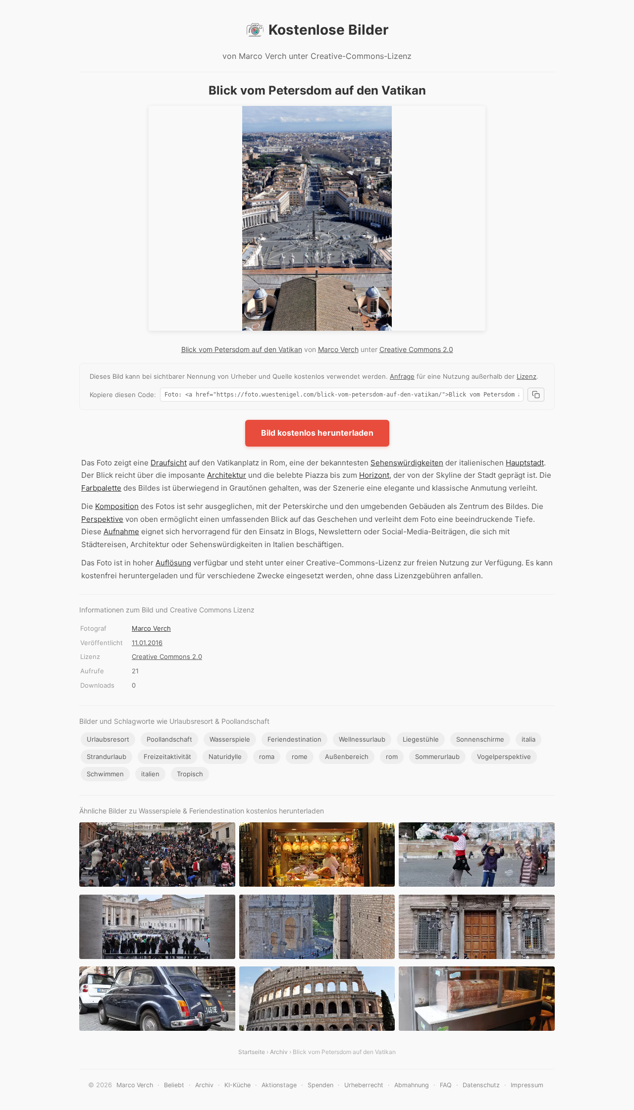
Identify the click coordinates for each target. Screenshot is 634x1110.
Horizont (374, 475)
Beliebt (174, 1085)
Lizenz (526, 376)
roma (266, 756)
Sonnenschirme (480, 739)
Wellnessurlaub (362, 739)
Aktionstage (279, 1085)
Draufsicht (169, 462)
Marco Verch (338, 349)
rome (300, 756)
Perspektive (102, 519)
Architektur (226, 475)
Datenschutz (481, 1085)
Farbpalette (101, 488)
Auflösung (173, 562)
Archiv (279, 1052)
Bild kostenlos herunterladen (317, 433)
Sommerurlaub (437, 756)
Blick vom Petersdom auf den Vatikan (241, 349)
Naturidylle (225, 756)
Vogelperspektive (504, 756)
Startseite (251, 1052)
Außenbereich (347, 756)
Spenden (320, 1085)
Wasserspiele (230, 739)
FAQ (446, 1085)
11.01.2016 (147, 643)
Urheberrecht (363, 1085)
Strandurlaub (106, 756)
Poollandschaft (169, 739)
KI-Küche (237, 1085)
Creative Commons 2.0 (416, 349)
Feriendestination (294, 739)
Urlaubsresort (108, 739)
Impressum (527, 1085)
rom (392, 756)
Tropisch (190, 774)
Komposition (117, 506)
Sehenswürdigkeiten (406, 462)
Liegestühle (421, 739)
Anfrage (402, 376)
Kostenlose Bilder (328, 29)
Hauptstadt (525, 462)
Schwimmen (105, 774)
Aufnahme (121, 531)
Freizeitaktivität (167, 756)
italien (150, 774)
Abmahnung (411, 1085)
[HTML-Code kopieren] (536, 395)
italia (528, 739)
